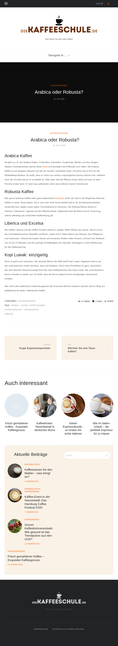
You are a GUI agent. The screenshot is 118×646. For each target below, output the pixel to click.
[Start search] (108, 3)
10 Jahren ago (32, 544)
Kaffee (24, 305)
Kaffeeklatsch (32, 464)
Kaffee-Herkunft (13, 310)
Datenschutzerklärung (68, 629)
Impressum (41, 629)
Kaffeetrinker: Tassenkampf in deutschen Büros (44, 427)
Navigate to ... (57, 55)
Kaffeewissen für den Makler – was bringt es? (38, 473)
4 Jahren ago (31, 481)
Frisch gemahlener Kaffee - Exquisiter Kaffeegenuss (16, 427)
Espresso (59, 198)
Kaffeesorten (31, 310)
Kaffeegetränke (59, 85)
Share (110, 301)
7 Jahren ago (31, 512)
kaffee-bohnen (37, 305)
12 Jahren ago (15, 565)
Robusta (9, 314)
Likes (98, 301)
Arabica (15, 305)
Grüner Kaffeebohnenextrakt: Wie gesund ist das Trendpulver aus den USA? (39, 532)
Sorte (45, 166)
